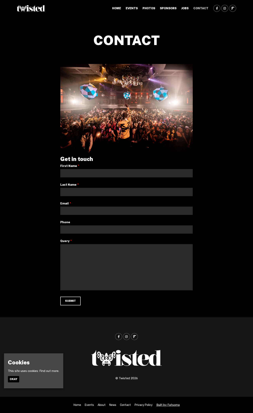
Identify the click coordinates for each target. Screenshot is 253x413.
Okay (13, 379)
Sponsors (168, 8)
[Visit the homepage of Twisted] (31, 8)
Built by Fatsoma (168, 405)
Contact (200, 8)
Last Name (69, 184)
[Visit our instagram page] (224, 8)
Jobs (185, 8)
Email (65, 203)
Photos (149, 8)
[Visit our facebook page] (216, 8)
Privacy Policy (144, 405)
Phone (65, 222)
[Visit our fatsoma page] (232, 8)
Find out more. (49, 371)
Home (116, 8)
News (112, 405)
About (102, 405)
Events (132, 8)
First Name (69, 166)
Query (66, 241)
